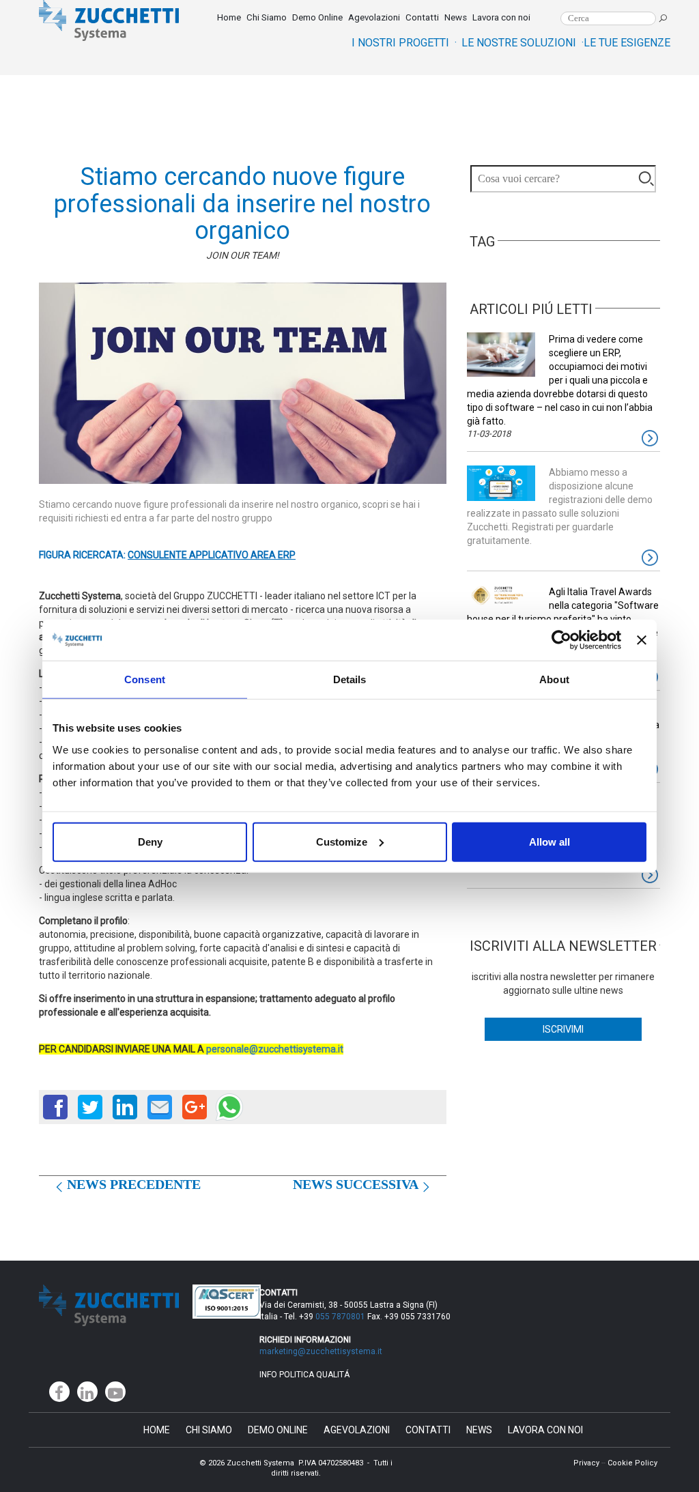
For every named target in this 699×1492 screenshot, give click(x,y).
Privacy (586, 1463)
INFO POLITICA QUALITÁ (304, 1374)
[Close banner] (641, 640)
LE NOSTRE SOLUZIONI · (522, 42)
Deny (150, 841)
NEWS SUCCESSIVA (355, 1184)
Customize (341, 841)
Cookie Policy (632, 1463)
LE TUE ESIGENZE (627, 42)
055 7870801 (340, 1316)
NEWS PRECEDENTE (134, 1184)
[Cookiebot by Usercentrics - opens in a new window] (561, 640)
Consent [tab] (144, 679)
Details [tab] (350, 679)
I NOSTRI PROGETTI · (404, 42)
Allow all (549, 841)
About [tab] (554, 679)
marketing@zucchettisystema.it (321, 1351)
